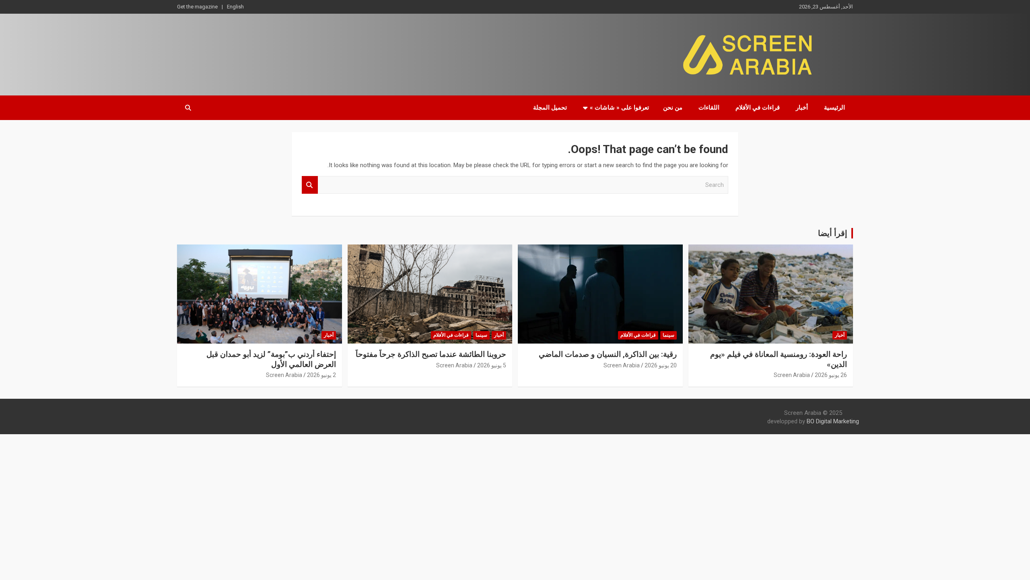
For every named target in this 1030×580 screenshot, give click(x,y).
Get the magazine (197, 7)
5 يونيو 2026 (491, 365)
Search (310, 185)
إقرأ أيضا (832, 233)
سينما (668, 335)
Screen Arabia (792, 375)
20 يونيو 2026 (661, 365)
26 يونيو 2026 (831, 375)
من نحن (672, 107)
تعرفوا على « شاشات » (619, 107)
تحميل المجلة (550, 107)
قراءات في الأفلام (757, 107)
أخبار (802, 107)
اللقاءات (708, 107)
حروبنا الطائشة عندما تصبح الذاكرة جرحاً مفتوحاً (431, 354)
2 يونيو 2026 (321, 375)
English (235, 7)
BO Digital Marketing (833, 421)
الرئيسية (834, 107)
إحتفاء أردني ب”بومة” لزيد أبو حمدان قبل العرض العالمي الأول (271, 359)
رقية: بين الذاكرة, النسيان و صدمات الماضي (608, 354)
